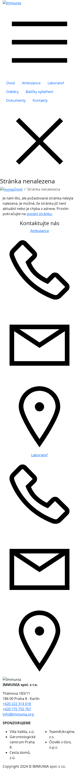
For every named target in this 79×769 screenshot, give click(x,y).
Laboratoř (56, 83)
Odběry (12, 91)
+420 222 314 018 (17, 703)
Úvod (10, 83)
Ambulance (31, 83)
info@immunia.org (18, 714)
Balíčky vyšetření (39, 91)
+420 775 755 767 (17, 709)
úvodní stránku (39, 213)
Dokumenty (16, 100)
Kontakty (40, 100)
